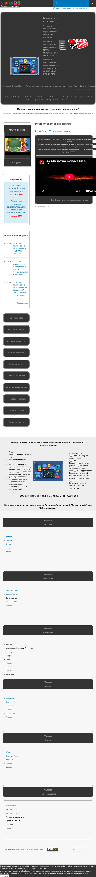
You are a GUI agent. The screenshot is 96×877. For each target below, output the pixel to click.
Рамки (76, 86)
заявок (53, 442)
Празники (9, 759)
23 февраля (10, 651)
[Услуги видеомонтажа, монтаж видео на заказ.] (10, 3)
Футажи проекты (12, 813)
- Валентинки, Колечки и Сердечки (18, 648)
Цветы (8, 551)
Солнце (9, 767)
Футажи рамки (11, 805)
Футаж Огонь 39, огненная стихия (52, 131)
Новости (15, 86)
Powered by (29, 858)
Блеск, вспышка (12, 590)
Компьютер (10, 705)
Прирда (9, 536)
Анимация (10, 698)
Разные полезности (33, 86)
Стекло (8, 544)
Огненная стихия (13, 601)
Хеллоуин (10, 666)
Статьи (21, 86)
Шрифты (83, 86)
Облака (9, 752)
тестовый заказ (15, 489)
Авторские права (89, 89)
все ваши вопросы (34, 505)
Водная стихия (12, 594)
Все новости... (22, 303)
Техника (9, 717)
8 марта (9, 655)
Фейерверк (10, 674)
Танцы (8, 547)
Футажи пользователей (15, 817)
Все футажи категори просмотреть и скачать (69, 200)
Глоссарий (7, 86)
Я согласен (4, 876)
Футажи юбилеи (12, 809)
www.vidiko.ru (39, 849)
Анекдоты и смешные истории (53, 86)
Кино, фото (10, 713)
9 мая (8, 659)
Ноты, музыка (11, 598)
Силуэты (9, 540)
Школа (8, 670)
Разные (9, 605)
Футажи (69, 86)
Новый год (10, 644)
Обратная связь (48, 508)
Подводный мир (12, 756)
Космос (9, 709)
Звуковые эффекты (13, 820)
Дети (7, 702)
